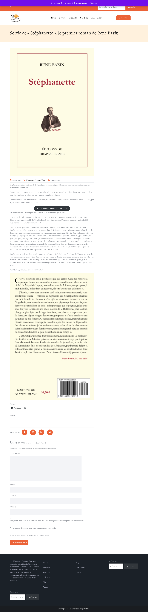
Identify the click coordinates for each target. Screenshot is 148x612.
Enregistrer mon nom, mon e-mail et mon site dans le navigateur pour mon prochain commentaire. (47, 520)
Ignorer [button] (94, 3)
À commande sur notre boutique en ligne (52, 208)
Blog (77, 563)
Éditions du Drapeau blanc (36, 180)
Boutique (62, 18)
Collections (84, 18)
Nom (12, 484)
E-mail (13, 495)
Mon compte (123, 18)
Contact (79, 572)
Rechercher (113, 561)
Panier (99, 18)
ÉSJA (92, 18)
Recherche (14, 592)
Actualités (73, 18)
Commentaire (15, 453)
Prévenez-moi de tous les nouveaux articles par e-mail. (30, 535)
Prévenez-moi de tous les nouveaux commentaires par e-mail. (33, 528)
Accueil (53, 18)
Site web (13, 507)
